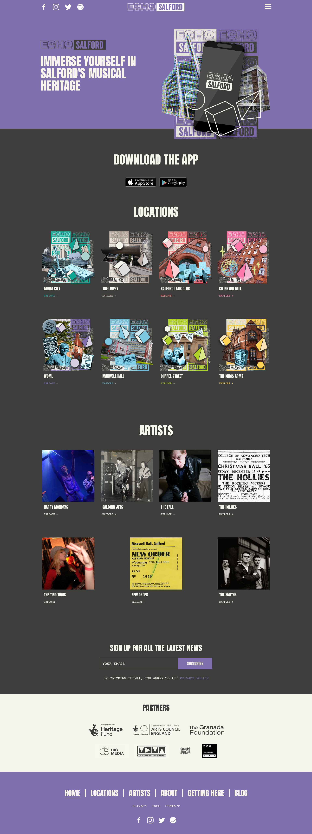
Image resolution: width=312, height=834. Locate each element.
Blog (240, 792)
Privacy (139, 806)
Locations (156, 212)
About (169, 792)
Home (72, 792)
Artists (156, 430)
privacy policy (194, 678)
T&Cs (156, 806)
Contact (172, 806)
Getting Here (206, 792)
